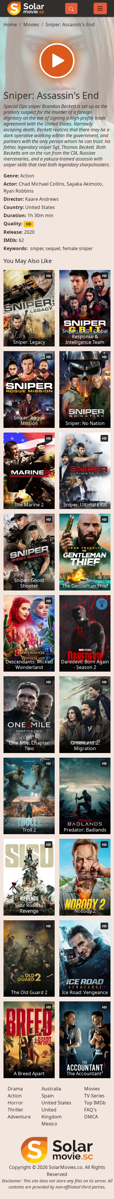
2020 (29, 232)
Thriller (15, 1109)
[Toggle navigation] (100, 8)
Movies (31, 24)
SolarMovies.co (65, 1167)
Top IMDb (95, 1102)
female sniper (78, 248)
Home (10, 24)
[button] (57, 60)
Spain (48, 1095)
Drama (15, 1088)
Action (27, 175)
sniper (36, 248)
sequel (53, 248)
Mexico (49, 1123)
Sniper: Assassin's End (70, 24)
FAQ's (90, 1109)
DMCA (91, 1116)
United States (40, 207)
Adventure (19, 1116)
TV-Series (94, 1095)
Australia (51, 1088)
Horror (15, 1102)
